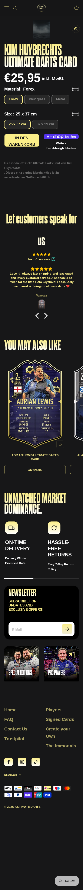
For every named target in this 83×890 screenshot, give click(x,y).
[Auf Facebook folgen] (8, 762)
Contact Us (15, 728)
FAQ (8, 719)
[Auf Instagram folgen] (22, 762)
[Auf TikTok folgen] (35, 762)
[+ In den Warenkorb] (60, 444)
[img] (41, 254)
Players (54, 709)
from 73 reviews (39, 259)
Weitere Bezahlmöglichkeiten (61, 145)
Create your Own (58, 732)
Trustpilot (14, 738)
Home (10, 709)
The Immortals (61, 745)
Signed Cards (60, 719)
